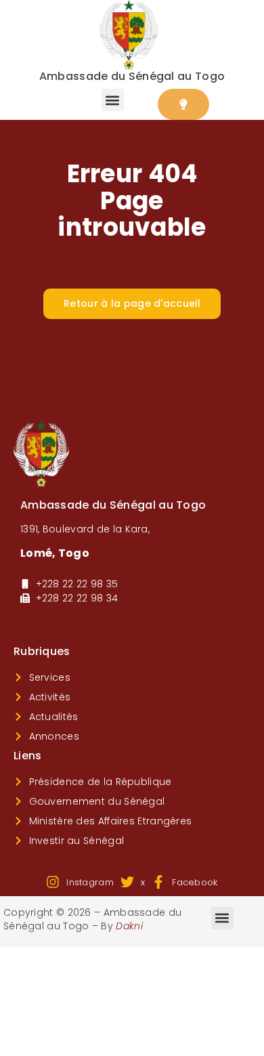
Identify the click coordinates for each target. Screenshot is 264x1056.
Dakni (129, 926)
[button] (113, 100)
